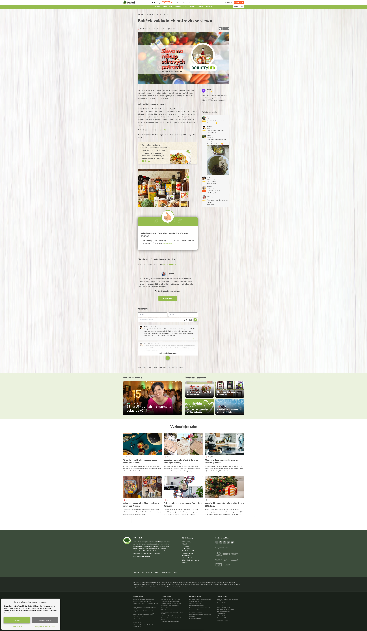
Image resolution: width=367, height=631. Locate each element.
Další (211, 3)
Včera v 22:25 (211, 137)
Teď (208, 118)
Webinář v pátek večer (167, 609)
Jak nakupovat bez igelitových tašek (170, 615)
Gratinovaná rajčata (194, 609)
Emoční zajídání (212, 181)
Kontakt (184, 562)
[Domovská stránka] (129, 2)
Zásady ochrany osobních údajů (44, 626)
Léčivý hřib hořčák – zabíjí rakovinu (142, 601)
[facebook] (224, 28)
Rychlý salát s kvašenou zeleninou (225, 609)
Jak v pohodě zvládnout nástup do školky (143, 599)
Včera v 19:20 (211, 179)
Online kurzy (185, 546)
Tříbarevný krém (221, 613)
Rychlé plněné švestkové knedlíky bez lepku (200, 599)
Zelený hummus (193, 616)
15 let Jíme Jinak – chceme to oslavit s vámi (144, 619)
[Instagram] (220, 542)
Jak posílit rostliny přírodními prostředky (143, 611)
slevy (145, 367)
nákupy (140, 367)
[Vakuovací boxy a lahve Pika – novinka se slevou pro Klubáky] (142, 487)
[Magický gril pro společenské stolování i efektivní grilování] (224, 444)
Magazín (200, 6)
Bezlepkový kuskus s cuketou (196, 605)
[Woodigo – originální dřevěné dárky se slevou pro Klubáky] (183, 444)
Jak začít (192, 6)
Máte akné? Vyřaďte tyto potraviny (170, 605)
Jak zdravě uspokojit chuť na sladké (170, 621)
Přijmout (17, 620)
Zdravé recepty (186, 541)
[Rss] (228, 542)
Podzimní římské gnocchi (223, 611)
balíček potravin (163, 367)
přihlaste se (167, 243)
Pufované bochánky (222, 602)
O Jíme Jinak (186, 548)
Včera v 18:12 (211, 188)
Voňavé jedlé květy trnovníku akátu (170, 601)
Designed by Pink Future (169, 572)
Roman (171, 274)
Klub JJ (179, 3)
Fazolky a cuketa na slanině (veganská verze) (200, 614)
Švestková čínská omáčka (195, 603)
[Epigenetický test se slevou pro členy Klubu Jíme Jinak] (183, 487)
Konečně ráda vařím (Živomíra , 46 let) (170, 599)
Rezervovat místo (169, 264)
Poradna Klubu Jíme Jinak (215, 121)
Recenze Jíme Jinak (187, 553)
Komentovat (192, 339)
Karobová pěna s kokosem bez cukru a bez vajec (229, 605)
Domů (140, 14)
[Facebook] (216, 542)
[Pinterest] (224, 542)
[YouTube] (232, 542)
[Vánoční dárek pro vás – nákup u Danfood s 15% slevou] (224, 487)
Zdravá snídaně (187, 3)
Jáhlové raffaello (221, 615)
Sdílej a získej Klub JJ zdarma (190, 560)
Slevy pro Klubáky (187, 558)
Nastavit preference (44, 620)
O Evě (185, 6)
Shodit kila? (238, 2)
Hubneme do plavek (168, 3)
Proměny (178, 6)
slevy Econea (179, 367)
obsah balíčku (163, 130)
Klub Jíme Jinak (186, 555)
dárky (150, 367)
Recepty (157, 6)
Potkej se (209, 6)
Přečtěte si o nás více (153, 553)
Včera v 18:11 (211, 198)
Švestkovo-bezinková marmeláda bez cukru (200, 607)
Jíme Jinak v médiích (188, 551)
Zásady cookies (17, 626)
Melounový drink (221, 617)
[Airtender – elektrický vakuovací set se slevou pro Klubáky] (142, 444)
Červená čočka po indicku (223, 607)
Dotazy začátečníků (166, 607)
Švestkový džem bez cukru (196, 601)
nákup (155, 367)
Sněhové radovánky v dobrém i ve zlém (171, 603)
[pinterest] (227, 28)
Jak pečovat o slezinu (138, 616)
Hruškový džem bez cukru (195, 618)
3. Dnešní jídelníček (213, 191)
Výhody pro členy (149, 14)
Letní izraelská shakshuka (195, 612)
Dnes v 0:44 (210, 128)
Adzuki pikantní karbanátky (224, 620)
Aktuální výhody (162, 14)
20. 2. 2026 (155, 343)
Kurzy (165, 6)
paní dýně (171, 367)
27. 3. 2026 (152, 326)
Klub (170, 6)
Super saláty (198, 3)
